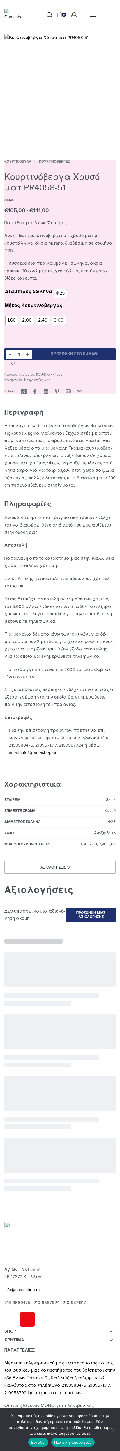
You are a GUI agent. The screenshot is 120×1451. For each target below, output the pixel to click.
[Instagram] (27, 1319)
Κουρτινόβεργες (54, 162)
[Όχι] (113, 1429)
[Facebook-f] (11, 1319)
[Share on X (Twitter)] (24, 391)
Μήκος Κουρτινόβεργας (34, 305)
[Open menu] (93, 15)
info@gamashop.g (38, 752)
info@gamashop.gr (22, 1289)
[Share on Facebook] (35, 391)
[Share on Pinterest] (57, 391)
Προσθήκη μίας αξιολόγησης (90, 915)
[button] (13, 363)
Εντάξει (38, 1442)
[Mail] (68, 391)
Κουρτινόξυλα (17, 162)
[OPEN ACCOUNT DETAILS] (74, 15)
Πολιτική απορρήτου (73, 1442)
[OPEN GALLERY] (60, 89)
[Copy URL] (79, 391)
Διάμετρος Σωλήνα (28, 291)
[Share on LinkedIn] (46, 391)
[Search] (49, 15)
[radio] (60, 293)
